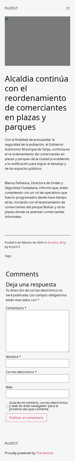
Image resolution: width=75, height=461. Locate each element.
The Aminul (44, 453)
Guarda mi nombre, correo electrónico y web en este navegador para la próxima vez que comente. (38, 406)
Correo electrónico (21, 372)
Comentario (16, 308)
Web (9, 387)
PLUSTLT (11, 8)
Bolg (63, 242)
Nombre (13, 356)
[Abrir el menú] (67, 8)
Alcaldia (52, 242)
